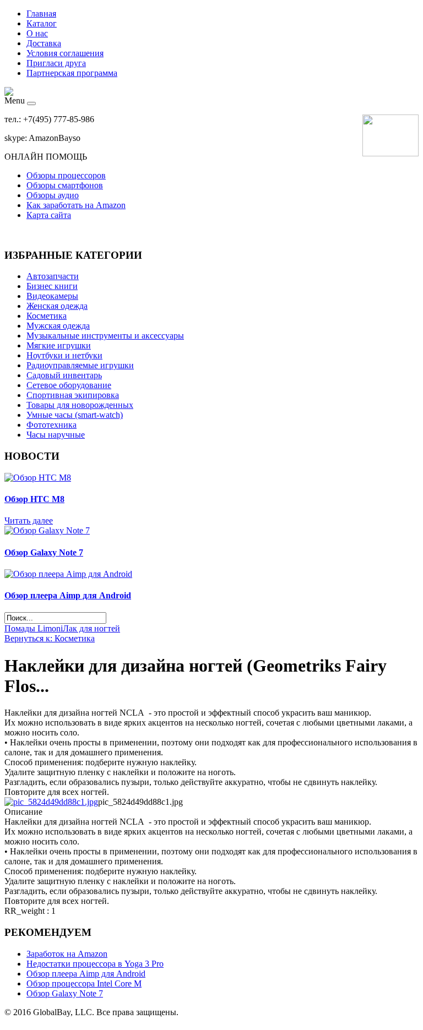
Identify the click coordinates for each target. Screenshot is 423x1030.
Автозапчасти (52, 276)
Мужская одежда (58, 325)
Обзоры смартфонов (64, 185)
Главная (41, 13)
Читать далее (28, 520)
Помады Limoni (33, 628)
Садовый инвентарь (64, 375)
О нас (37, 33)
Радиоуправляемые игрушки (80, 365)
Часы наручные (55, 434)
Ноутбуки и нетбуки (64, 355)
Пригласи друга (56, 63)
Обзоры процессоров (66, 175)
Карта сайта (48, 215)
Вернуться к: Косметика (49, 638)
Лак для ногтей (91, 628)
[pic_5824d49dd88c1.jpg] (51, 801)
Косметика (46, 315)
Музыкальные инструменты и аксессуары (105, 335)
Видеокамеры (52, 296)
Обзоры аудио (52, 195)
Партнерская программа (71, 73)
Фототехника (51, 424)
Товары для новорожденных (79, 405)
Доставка (43, 43)
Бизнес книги (52, 286)
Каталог (41, 23)
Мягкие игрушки (58, 345)
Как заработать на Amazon (76, 205)
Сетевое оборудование (68, 385)
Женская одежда (57, 305)
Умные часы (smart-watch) (74, 414)
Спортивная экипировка (72, 395)
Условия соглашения (65, 53)
